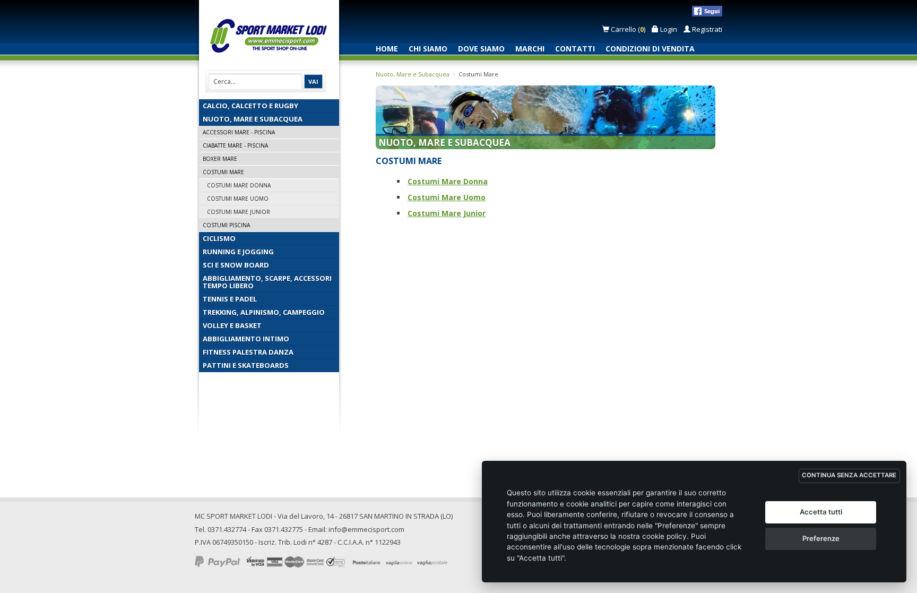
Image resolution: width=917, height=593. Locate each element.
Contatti (575, 49)
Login (668, 29)
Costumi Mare (223, 172)
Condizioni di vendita (650, 49)
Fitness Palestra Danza (248, 352)
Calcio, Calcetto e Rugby (250, 105)
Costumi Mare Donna (239, 185)
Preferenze (821, 538)
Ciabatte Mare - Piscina (235, 145)
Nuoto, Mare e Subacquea (252, 119)
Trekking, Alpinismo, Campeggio (264, 312)
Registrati (706, 29)
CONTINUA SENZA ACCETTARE (849, 475)
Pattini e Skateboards (246, 365)
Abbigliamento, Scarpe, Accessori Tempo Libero (267, 281)
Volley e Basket (232, 325)
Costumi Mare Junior (238, 212)
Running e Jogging (238, 251)
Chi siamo (428, 49)
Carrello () (628, 29)
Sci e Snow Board (236, 265)
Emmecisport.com (271, 36)
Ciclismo (219, 238)
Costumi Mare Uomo (238, 198)
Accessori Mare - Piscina (239, 132)
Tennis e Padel (230, 299)
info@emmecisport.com (366, 529)
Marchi (529, 49)
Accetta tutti (821, 512)
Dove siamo (481, 49)
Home (387, 49)
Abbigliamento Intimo (246, 338)
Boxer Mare (220, 158)
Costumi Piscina (226, 225)
